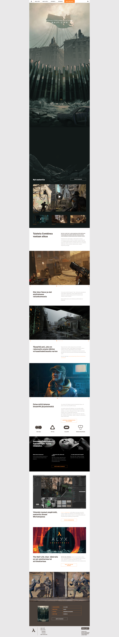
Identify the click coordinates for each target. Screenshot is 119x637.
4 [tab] (61, 398)
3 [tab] (59, 340)
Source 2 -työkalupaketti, (65, 512)
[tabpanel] (59, 268)
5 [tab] (62, 340)
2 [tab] (58, 398)
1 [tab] (56, 340)
